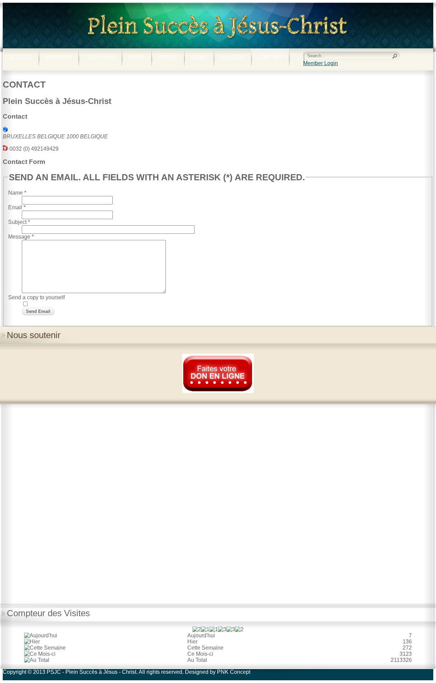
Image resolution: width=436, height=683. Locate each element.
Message (21, 237)
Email (17, 207)
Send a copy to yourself (36, 297)
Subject (19, 222)
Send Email (38, 311)
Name (17, 193)
